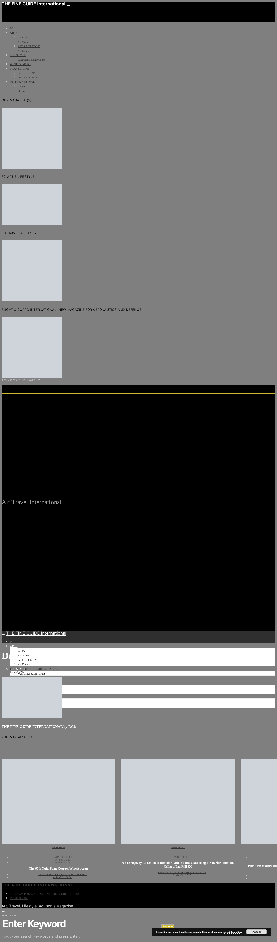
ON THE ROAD (26, 73)
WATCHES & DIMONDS (31, 59)
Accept (256, 932)
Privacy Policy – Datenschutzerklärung (45, 893)
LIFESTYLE (18, 55)
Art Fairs (22, 37)
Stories (21, 90)
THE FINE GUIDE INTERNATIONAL (37, 885)
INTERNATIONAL (22, 82)
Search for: (9, 915)
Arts (13, 32)
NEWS (21, 86)
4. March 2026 (62, 877)
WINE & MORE (20, 64)
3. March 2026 (182, 875)
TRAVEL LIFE (19, 68)
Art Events (23, 50)
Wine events (62, 862)
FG (12, 28)
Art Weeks (23, 41)
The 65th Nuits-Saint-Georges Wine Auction (58, 868)
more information (232, 931)
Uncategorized (62, 857)
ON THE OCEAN (27, 77)
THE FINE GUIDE (79, 482)
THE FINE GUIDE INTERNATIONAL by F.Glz (34, 669)
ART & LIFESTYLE (29, 46)
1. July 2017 (17, 671)
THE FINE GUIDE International (34, 3)
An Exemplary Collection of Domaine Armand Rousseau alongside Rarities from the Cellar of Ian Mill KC (178, 864)
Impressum (19, 898)
